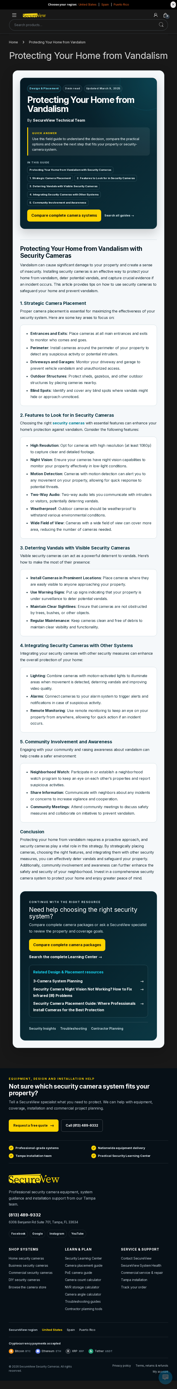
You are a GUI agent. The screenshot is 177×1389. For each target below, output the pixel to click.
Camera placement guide (84, 1265)
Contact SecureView (136, 1258)
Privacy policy (121, 1365)
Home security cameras (26, 1258)
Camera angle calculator (83, 1294)
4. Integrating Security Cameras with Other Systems (64, 194)
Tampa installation (134, 1280)
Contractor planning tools (84, 1309)
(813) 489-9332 (25, 1214)
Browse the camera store (27, 1287)
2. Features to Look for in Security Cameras (106, 178)
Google (37, 1233)
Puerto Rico (121, 4)
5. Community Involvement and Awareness (58, 202)
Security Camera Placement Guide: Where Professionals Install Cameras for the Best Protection (88, 1006)
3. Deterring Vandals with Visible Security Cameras (63, 186)
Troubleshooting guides (83, 1301)
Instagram (57, 1233)
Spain (105, 4)
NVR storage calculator (82, 1287)
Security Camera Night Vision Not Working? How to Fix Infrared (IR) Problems (88, 992)
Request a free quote (33, 1125)
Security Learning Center (83, 1258)
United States (88, 4)
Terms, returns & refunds (152, 1365)
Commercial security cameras (30, 1273)
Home (13, 42)
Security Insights (42, 1028)
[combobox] (82, 25)
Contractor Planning (107, 1028)
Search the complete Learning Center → (65, 956)
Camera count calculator (83, 1280)
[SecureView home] (62, 1178)
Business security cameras (28, 1265)
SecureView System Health (141, 1265)
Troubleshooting (73, 1028)
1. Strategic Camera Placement (50, 178)
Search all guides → (119, 215)
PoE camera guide (78, 1273)
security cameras (69, 423)
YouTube (77, 1233)
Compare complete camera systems (64, 215)
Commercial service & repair (142, 1273)
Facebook (18, 1233)
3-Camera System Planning (88, 981)
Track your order (134, 1287)
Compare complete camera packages (67, 944)
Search (161, 25)
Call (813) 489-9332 (82, 1125)
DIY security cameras (24, 1280)
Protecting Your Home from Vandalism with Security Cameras (70, 169)
